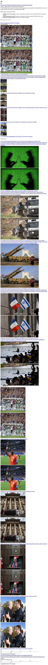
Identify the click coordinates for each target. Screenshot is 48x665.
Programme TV (4, 657)
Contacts (10, 657)
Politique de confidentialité (32, 657)
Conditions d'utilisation (20, 657)
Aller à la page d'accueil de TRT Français (9, 23)
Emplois (13, 657)
